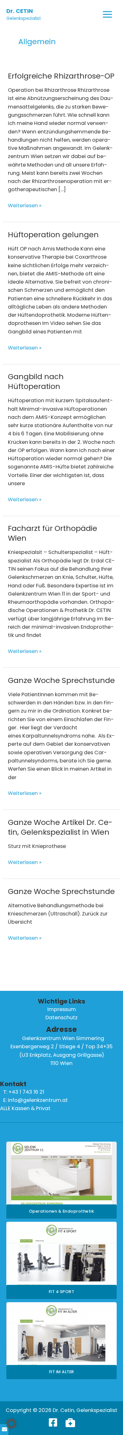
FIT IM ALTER (61, 1371)
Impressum (61, 1009)
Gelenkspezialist (23, 18)
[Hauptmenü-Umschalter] (107, 14)
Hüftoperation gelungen (53, 234)
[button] (11, 1423)
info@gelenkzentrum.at (38, 1100)
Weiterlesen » (25, 205)
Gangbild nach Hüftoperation (36, 381)
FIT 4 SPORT (61, 1291)
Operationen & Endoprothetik (61, 1211)
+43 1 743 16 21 (26, 1092)
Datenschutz (61, 1017)
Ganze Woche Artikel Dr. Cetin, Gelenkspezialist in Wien (60, 827)
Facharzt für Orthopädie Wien (52, 533)
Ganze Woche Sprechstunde (61, 680)
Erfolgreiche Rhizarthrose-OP (61, 76)
